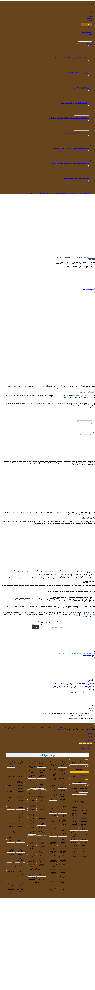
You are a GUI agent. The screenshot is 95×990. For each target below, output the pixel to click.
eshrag (85, 289)
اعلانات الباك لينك (53, 770)
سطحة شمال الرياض (41, 847)
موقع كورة (15, 832)
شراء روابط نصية (62, 765)
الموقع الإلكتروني (90, 710)
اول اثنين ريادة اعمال (83, 762)
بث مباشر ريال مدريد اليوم (32, 878)
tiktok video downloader (11, 888)
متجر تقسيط (53, 828)
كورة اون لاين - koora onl (20, 796)
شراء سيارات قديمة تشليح (37, 869)
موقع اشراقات (83, 791)
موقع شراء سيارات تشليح (32, 860)
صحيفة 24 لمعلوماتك (87, 30)
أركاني (83, 848)
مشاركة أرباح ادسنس (87, 22)
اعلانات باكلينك (37, 787)
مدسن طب (53, 782)
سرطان (90, 395)
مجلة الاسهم (84, 813)
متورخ (83, 828)
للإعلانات (36, 897)
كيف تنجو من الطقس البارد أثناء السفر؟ (82, 421)
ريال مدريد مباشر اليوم (20, 762)
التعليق (93, 702)
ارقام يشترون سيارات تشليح (41, 865)
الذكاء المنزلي (89, 18)
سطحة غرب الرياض (32, 847)
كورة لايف (20, 810)
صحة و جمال (78, 257)
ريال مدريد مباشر (41, 801)
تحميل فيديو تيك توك (11, 884)
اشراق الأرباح (74, 856)
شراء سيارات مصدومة (32, 865)
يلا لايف (37, 882)
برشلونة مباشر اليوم (11, 762)
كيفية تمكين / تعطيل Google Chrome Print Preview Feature (71, 148)
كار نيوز (74, 821)
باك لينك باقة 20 (32, 767)
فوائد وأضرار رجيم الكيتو (86, 434)
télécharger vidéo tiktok (15, 894)
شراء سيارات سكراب (32, 856)
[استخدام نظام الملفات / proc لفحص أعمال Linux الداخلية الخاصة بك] (81, 115)
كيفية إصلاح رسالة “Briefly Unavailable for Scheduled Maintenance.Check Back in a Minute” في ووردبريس (57, 193)
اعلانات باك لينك (41, 783)
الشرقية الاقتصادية (74, 814)
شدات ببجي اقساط (63, 807)
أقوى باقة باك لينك (32, 771)
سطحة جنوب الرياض (41, 851)
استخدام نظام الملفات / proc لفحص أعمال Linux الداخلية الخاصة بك (69, 118)
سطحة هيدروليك (32, 842)
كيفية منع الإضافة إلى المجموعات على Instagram (75, 103)
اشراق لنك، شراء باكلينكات (62, 770)
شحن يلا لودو (62, 864)
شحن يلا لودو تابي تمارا (53, 847)
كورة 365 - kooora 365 (20, 801)
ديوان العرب (42, 779)
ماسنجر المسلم (79, 782)
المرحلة (78, 395)
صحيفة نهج (84, 821)
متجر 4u (62, 842)
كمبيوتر (90, 14)
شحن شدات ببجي (63, 860)
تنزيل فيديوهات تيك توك (20, 889)
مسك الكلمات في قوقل (83, 802)
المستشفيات (91, 614)
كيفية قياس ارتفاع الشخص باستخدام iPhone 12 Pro (74, 88)
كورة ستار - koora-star (11, 777)
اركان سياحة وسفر (79, 795)
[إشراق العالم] (91, 4)
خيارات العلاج (91, 653)
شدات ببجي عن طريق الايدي (53, 842)
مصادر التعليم (53, 786)
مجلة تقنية (62, 790)
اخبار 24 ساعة (53, 795)
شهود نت (74, 845)
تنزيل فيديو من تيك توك (20, 884)
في (82, 395)
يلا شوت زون (20, 874)
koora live (10, 785)
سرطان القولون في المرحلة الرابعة (68, 653)
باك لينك (90, 20)
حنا (62, 885)
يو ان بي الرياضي (53, 791)
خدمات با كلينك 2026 (41, 776)
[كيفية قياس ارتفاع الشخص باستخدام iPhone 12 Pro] (81, 85)
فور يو (53, 855)
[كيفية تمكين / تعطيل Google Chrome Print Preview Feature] (81, 145)
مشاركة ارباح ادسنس (74, 762)
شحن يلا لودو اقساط (53, 820)
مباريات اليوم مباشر (41, 796)
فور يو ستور (53, 837)
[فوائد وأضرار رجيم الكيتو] (84, 432)
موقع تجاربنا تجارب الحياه (32, 776)
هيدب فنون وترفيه (62, 800)
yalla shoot (32, 793)
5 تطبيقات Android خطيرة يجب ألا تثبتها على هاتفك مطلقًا (72, 58)
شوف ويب (74, 810)
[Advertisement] (53, 205)
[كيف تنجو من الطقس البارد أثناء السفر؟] (84, 420)
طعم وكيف (84, 845)
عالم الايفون (84, 818)
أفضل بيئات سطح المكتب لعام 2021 (78, 73)
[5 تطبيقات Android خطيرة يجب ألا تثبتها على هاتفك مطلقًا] (81, 55)
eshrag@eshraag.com (60, 729)
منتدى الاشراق (62, 778)
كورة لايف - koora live (20, 850)
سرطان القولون (82, 653)
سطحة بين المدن (41, 842)
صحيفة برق (74, 788)
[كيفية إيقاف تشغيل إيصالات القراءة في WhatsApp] (81, 175)
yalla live (15, 770)
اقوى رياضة (63, 782)
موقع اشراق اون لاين (74, 792)
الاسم (93, 705)
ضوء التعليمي (83, 788)
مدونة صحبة (84, 851)
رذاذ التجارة (74, 842)
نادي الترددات (83, 834)
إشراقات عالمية (86, 257)
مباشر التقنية (74, 848)
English (90, 28)
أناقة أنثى (74, 824)
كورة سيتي (32, 874)
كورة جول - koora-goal (20, 781)
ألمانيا (83, 614)
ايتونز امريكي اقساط (53, 851)
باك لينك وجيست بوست (62, 786)
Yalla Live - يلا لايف (10, 792)
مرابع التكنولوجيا (74, 806)
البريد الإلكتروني (90, 708)
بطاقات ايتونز (53, 869)
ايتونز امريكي (53, 815)
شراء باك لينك (62, 762)
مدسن (74, 828)
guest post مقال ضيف (32, 762)
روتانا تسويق (84, 831)
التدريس (63, 774)
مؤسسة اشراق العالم (87, 32)
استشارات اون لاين (74, 835)
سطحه (32, 839)
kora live (11, 807)
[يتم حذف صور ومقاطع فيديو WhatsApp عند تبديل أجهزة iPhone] (81, 160)
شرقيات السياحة (74, 852)
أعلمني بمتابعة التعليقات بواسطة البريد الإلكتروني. (80, 715)
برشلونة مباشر (32, 796)
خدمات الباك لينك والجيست (41, 762)
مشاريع (32, 779)
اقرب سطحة (32, 851)
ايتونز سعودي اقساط (62, 820)
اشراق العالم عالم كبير (53, 774)
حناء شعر (53, 881)
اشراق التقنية (74, 801)
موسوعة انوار (83, 856)
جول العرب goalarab (41, 878)
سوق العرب (41, 766)
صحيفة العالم (53, 799)
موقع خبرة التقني (83, 824)
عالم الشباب (79, 769)
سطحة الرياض (41, 839)
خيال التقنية (84, 810)
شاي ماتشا (62, 888)
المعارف (84, 839)
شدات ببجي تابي (53, 811)
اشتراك (35, 627)
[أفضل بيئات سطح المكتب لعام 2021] (81, 70)
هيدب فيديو (74, 839)
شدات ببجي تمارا (53, 807)
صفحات (90, 34)
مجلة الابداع (74, 831)
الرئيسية (90, 10)
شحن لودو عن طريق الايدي (53, 865)
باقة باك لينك (83, 775)
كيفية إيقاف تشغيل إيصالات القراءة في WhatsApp (74, 178)
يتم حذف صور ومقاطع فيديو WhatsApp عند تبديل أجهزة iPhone (70, 163)
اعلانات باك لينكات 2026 (16, 866)
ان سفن (84, 806)
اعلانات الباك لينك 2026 (53, 779)
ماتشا (53, 885)
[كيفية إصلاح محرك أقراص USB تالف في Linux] (81, 130)
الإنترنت (90, 12)
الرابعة (74, 395)
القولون (85, 395)
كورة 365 (41, 874)
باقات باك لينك (53, 765)
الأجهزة (90, 16)
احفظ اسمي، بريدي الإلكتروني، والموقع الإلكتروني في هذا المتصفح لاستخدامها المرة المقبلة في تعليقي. (67, 713)
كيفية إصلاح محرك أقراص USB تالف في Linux (75, 133)
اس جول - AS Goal (10, 801)
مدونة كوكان (74, 818)
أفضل (3, 612)
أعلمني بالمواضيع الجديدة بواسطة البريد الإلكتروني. (80, 718)
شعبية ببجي (62, 869)
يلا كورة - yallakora (10, 796)
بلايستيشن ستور (62, 872)
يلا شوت (41, 793)
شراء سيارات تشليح (41, 860)
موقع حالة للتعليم (62, 795)
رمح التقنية (84, 842)
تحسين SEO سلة (74, 775)
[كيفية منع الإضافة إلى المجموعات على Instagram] (81, 100)
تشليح (41, 855)
